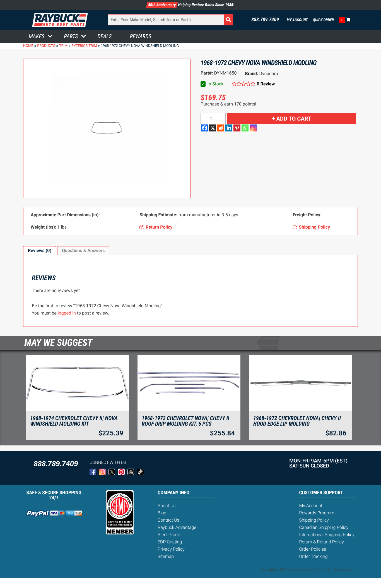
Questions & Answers (83, 250)
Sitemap (166, 556)
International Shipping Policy (326, 534)
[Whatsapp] (245, 127)
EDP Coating (170, 542)
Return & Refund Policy (321, 542)
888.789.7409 (265, 19)
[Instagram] (253, 127)
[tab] (39, 250)
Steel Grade (169, 534)
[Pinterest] (236, 127)
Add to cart (294, 118)
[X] (212, 127)
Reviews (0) (39, 250)
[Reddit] (220, 127)
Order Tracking (313, 556)
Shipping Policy (314, 520)
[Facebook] (204, 127)
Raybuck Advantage (177, 527)
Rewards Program (316, 512)
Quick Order (323, 20)
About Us (166, 505)
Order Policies (312, 549)
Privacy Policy (171, 549)
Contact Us (168, 520)
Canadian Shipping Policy (323, 527)
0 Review (266, 84)
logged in (67, 313)
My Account (297, 20)
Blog (162, 512)
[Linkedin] (228, 127)
